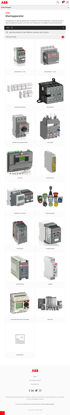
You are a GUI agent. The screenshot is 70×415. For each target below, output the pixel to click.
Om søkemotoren (35, 380)
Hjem (35, 376)
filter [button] (8, 27)
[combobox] (35, 32)
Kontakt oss (35, 384)
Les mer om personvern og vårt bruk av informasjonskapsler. (35, 404)
